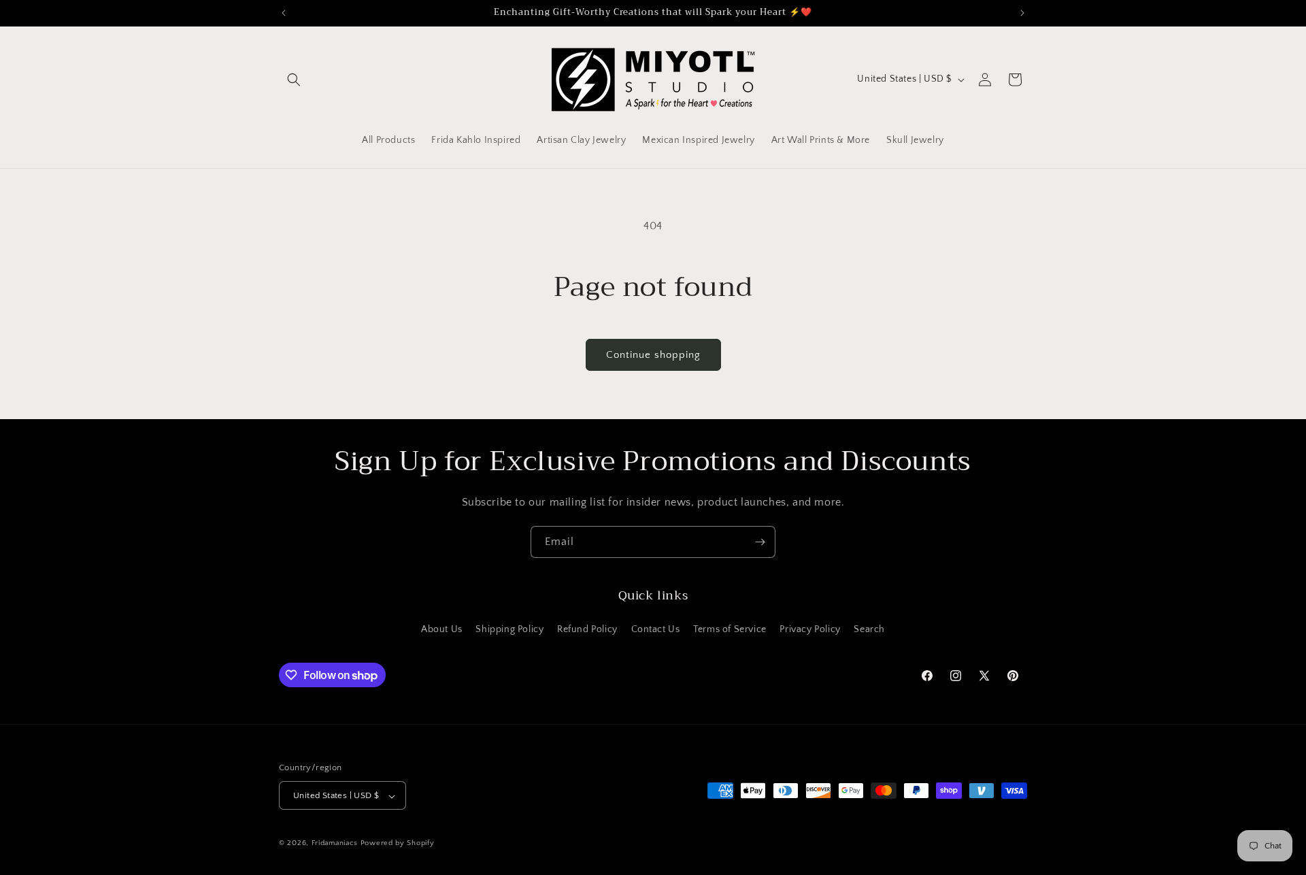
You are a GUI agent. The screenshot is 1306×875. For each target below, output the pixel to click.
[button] (294, 80)
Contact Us (655, 628)
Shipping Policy (509, 628)
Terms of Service (730, 628)
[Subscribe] (760, 542)
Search (869, 628)
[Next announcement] (1022, 13)
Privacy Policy (810, 628)
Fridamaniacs (335, 844)
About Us (442, 628)
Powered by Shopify (398, 844)
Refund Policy (587, 628)
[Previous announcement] (284, 13)
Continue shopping (653, 355)
